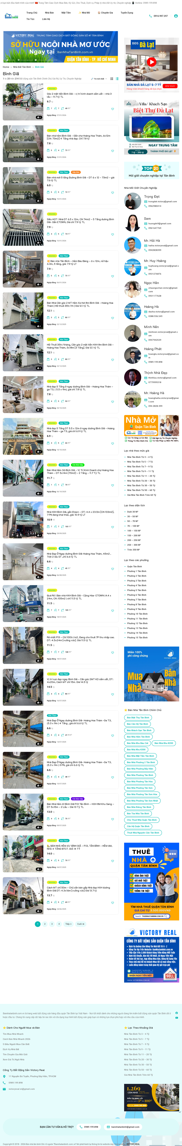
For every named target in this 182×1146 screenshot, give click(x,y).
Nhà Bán (49, 12)
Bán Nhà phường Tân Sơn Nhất (142, 800)
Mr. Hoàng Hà (154, 393)
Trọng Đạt (152, 196)
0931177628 (154, 296)
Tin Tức (30, 19)
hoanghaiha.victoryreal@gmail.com (163, 400)
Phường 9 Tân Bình (136, 609)
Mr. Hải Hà (152, 240)
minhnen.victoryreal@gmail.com (163, 334)
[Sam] (132, 223)
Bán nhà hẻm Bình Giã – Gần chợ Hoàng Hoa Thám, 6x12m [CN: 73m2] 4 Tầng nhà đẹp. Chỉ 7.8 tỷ (78, 137)
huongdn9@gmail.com (159, 223)
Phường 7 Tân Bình (136, 599)
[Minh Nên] (132, 333)
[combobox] (101, 79)
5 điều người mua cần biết (16, 1044)
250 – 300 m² (134, 545)
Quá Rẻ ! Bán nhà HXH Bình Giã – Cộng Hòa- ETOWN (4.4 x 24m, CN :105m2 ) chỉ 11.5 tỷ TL (79, 597)
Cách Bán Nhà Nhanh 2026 (16, 1039)
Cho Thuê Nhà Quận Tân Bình (142, 820)
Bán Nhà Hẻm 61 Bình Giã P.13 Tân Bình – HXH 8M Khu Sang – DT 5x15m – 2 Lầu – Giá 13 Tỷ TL (80, 805)
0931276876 (154, 274)
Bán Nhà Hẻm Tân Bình (138, 737)
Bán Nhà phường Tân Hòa (140, 781)
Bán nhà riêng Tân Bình (139, 807)
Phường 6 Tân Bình (136, 595)
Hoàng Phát (153, 349)
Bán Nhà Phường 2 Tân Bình (141, 762)
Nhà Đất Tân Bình (22, 67)
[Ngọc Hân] (132, 289)
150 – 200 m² (134, 535)
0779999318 (154, 382)
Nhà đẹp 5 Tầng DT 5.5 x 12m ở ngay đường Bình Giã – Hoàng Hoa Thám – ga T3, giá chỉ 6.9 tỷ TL (80, 430)
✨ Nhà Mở (84, 12)
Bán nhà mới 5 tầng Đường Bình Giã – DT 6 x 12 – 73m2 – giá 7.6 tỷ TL (80, 179)
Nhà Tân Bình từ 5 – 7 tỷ (140, 462)
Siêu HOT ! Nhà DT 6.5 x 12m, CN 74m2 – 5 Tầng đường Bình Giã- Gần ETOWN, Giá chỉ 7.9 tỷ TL (80, 221)
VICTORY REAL (133, 1144)
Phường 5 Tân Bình (136, 590)
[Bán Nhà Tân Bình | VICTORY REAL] (11, 15)
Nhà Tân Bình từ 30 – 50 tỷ (141, 485)
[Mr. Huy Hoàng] (132, 267)
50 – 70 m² (132, 521)
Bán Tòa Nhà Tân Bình (138, 813)
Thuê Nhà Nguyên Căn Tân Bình (143, 832)
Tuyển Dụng (127, 12)
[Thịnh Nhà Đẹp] (132, 377)
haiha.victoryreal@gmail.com (163, 245)
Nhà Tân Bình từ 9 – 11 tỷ (140, 471)
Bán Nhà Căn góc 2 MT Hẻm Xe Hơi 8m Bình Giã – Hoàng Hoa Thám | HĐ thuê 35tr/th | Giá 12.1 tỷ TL (80, 304)
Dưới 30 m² (132, 512)
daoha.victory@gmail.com (161, 311)
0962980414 (154, 206)
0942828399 (154, 250)
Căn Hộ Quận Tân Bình (138, 826)
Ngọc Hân (151, 282)
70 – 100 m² (133, 526)
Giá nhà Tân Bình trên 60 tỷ (141, 495)
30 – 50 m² (132, 516)
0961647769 (154, 228)
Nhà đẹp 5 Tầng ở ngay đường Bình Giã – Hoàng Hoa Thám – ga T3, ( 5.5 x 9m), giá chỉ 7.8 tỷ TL (80, 388)
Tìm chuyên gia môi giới (15, 1054)
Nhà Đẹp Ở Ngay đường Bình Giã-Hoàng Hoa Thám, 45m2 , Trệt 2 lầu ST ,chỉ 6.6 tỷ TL (79, 555)
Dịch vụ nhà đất (11, 1049)
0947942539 (154, 340)
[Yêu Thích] (112, 109)
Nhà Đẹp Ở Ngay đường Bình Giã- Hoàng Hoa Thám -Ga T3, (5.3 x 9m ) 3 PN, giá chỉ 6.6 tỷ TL (79, 764)
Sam (147, 218)
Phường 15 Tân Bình (137, 637)
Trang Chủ (31, 12)
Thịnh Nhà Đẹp (155, 372)
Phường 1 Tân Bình (136, 571)
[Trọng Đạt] (132, 201)
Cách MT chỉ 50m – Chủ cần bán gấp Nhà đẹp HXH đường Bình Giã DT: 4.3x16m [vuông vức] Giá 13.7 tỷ (78, 889)
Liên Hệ (46, 19)
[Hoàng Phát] (132, 355)
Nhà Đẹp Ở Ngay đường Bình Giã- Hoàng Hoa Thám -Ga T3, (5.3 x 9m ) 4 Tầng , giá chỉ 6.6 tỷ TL (79, 722)
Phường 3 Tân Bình (136, 580)
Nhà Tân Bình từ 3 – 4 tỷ (140, 457)
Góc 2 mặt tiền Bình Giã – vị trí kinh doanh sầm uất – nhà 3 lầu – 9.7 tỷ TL (79, 95)
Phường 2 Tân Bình (136, 576)
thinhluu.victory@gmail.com (162, 378)
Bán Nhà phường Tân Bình (140, 775)
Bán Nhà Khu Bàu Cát (137, 743)
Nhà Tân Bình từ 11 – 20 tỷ (141, 476)
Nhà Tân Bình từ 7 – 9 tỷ (140, 466)
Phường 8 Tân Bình (136, 604)
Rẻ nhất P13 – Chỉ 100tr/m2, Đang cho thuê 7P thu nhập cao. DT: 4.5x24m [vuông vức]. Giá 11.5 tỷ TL (80, 639)
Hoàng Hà (151, 306)
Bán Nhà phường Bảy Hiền (140, 769)
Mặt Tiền (66, 12)
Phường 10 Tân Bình (137, 614)
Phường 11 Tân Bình (137, 618)
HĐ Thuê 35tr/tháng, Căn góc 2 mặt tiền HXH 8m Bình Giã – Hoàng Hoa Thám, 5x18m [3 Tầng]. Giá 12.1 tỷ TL (80, 346)
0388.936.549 (155, 316)
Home (6, 67)
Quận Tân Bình (134, 566)
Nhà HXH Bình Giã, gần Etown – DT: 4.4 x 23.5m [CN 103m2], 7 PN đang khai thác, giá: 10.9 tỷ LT (80, 513)
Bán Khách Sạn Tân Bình (139, 730)
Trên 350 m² (133, 549)
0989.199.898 (155, 362)
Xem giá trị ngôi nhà (13, 1059)
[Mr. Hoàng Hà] (132, 399)
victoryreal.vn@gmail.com (22, 1089)
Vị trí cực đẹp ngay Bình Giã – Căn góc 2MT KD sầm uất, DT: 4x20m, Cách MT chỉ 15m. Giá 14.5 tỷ (80, 681)
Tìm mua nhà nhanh (13, 1034)
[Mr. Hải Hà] (132, 245)
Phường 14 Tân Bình (137, 633)
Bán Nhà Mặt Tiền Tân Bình (140, 756)
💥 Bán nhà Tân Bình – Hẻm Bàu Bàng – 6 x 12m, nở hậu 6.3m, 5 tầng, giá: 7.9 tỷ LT (77, 262)
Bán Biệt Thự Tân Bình (138, 717)
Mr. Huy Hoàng (155, 260)
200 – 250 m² (134, 540)
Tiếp (67, 924)
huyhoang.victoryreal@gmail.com (163, 268)
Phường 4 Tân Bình (136, 585)
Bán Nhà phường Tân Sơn (140, 788)
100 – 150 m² (134, 530)
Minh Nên (151, 326)
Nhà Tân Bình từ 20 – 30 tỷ (141, 481)
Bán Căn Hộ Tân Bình (137, 724)
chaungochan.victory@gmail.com (163, 290)
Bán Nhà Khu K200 (164, 743)
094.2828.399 (155, 406)
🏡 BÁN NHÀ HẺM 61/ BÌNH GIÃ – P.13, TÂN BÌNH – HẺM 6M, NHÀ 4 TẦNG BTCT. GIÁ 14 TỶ (79, 847)
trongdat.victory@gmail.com (162, 201)
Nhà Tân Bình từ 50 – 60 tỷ (141, 490)
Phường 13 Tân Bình (137, 628)
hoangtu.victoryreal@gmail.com (163, 356)
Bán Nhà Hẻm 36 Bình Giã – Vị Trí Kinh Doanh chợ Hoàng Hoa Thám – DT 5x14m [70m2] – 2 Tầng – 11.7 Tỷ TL (80, 471)
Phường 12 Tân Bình (137, 623)
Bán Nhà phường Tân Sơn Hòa (142, 794)
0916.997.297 (161, 16)
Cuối (79, 924)
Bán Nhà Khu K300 (136, 749)
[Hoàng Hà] (132, 311)
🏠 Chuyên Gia (105, 12)
